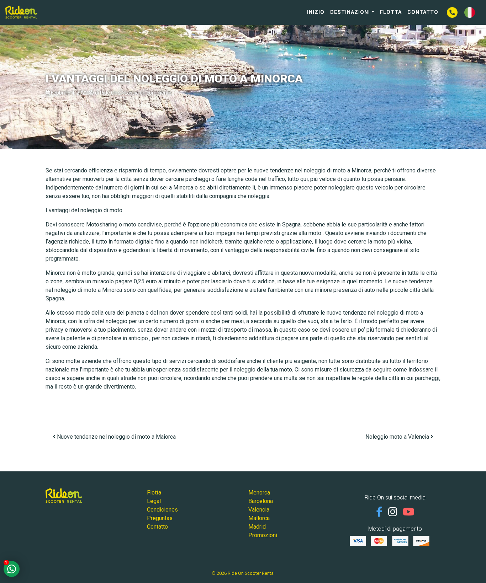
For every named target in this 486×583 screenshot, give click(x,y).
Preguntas (160, 518)
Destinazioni (350, 12)
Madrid (257, 526)
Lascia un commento (148, 93)
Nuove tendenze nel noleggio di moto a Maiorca (116, 436)
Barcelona (260, 501)
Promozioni (262, 535)
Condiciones (162, 509)
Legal (154, 501)
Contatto (422, 12)
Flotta (391, 12)
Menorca (259, 492)
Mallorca (259, 518)
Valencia (258, 509)
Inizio (315, 12)
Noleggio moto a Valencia (397, 436)
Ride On (108, 93)
